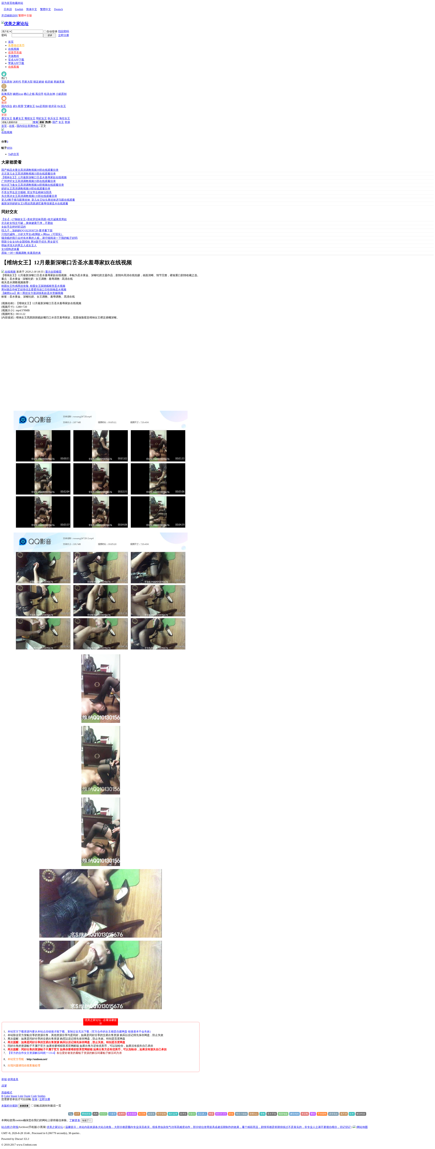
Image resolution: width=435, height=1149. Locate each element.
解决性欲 (360, 1114)
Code (34, 1096)
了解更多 (74, 1120)
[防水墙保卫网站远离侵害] (354, 1127)
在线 (11, 126)
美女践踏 (131, 1114)
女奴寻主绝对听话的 (13, 226)
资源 (67, 122)
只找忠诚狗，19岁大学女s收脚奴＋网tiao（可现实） (32, 234)
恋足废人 (202, 1114)
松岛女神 (49, 93)
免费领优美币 (16, 45)
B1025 (103, 1114)
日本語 (8, 9)
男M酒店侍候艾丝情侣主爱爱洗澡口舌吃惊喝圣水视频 (33, 289)
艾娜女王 (29, 106)
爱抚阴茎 (86, 1114)
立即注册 (63, 35)
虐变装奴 (333, 1114)
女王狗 (142, 1114)
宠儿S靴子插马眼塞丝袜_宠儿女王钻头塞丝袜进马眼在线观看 (38, 199)
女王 (61, 122)
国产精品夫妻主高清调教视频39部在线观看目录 (29, 169)
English (19, 9)
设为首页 (6, 3)
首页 (11, 41)
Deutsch (58, 9)
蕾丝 (313, 1114)
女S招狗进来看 (10, 249)
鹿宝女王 (6, 118)
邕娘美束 (59, 81)
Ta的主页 (13, 154)
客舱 (262, 1114)
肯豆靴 (304, 1114)
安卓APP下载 (16, 59)
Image (14, 1096)
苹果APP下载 (16, 63)
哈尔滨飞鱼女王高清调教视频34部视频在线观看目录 (32, 184)
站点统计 (6, 1127)
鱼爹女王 (18, 118)
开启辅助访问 (9, 15)
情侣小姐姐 (241, 1114)
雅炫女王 (29, 118)
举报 (4, 1079)
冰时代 (17, 81)
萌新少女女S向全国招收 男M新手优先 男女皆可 (29, 241)
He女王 (61, 106)
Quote (27, 1096)
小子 (77, 1114)
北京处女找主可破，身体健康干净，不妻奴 (27, 223)
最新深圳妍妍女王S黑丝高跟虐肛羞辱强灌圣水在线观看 (34, 203)
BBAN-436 (221, 1114)
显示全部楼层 (53, 271)
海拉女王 (64, 118)
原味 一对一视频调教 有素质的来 (21, 252)
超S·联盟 (18, 106)
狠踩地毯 (283, 1114)
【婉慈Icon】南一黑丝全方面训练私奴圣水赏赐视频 (32, 293)
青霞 (211, 1114)
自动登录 (52, 31)
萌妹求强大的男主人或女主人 (19, 245)
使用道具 (12, 1079)
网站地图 (362, 1127)
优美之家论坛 (55, 1127)
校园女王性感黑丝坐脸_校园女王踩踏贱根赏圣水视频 (33, 285)
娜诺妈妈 (294, 1114)
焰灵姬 (49, 81)
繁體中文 (45, 9)
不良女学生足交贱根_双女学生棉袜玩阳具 (26, 192)
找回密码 (63, 31)
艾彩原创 (6, 81)
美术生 (183, 1114)
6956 (9, 147)
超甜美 (151, 1114)
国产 (55, 122)
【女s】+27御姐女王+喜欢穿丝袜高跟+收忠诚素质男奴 (34, 219)
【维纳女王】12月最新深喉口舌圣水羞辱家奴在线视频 (34, 177)
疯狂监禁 (173, 1114)
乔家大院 (27, 81)
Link (20, 1096)
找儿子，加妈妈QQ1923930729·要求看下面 (27, 230)
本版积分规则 (9, 1105)
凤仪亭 (39, 93)
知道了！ (86, 1120)
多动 (231, 1114)
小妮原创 (61, 93)
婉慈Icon (18, 93)
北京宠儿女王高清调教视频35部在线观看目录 (28, 173)
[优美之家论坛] (15, 23)
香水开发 (271, 1114)
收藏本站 (17, 3)
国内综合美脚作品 (27, 126)
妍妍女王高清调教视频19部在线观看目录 (25, 188)
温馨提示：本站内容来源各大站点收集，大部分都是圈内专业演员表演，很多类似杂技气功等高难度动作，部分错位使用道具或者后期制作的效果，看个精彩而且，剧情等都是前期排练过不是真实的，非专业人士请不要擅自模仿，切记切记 (208, 1127)
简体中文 (31, 9)
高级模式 (6, 1092)
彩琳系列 (6, 93)
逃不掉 (343, 1114)
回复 (4, 1085)
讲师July (253, 1114)
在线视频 (13, 49)
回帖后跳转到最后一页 (47, 1105)
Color (7, 1096)
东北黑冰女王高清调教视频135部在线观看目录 (29, 196)
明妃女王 (41, 118)
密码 (4, 35)
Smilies (41, 1096)
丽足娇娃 (38, 81)
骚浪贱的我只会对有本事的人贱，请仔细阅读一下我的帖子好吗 (39, 237)
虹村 (352, 1114)
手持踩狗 (322, 1114)
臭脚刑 (121, 1114)
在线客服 (13, 66)
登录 (34, 1099)
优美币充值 (15, 52)
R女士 (192, 1114)
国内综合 (6, 106)
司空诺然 (161, 1114)
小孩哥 (112, 1114)
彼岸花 (52, 106)
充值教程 (13, 56)
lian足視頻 (42, 106)
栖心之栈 (29, 93)
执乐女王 (53, 118)
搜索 (35, 122)
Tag (70, 1114)
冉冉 (95, 1114)
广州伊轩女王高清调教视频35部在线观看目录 (28, 181)
